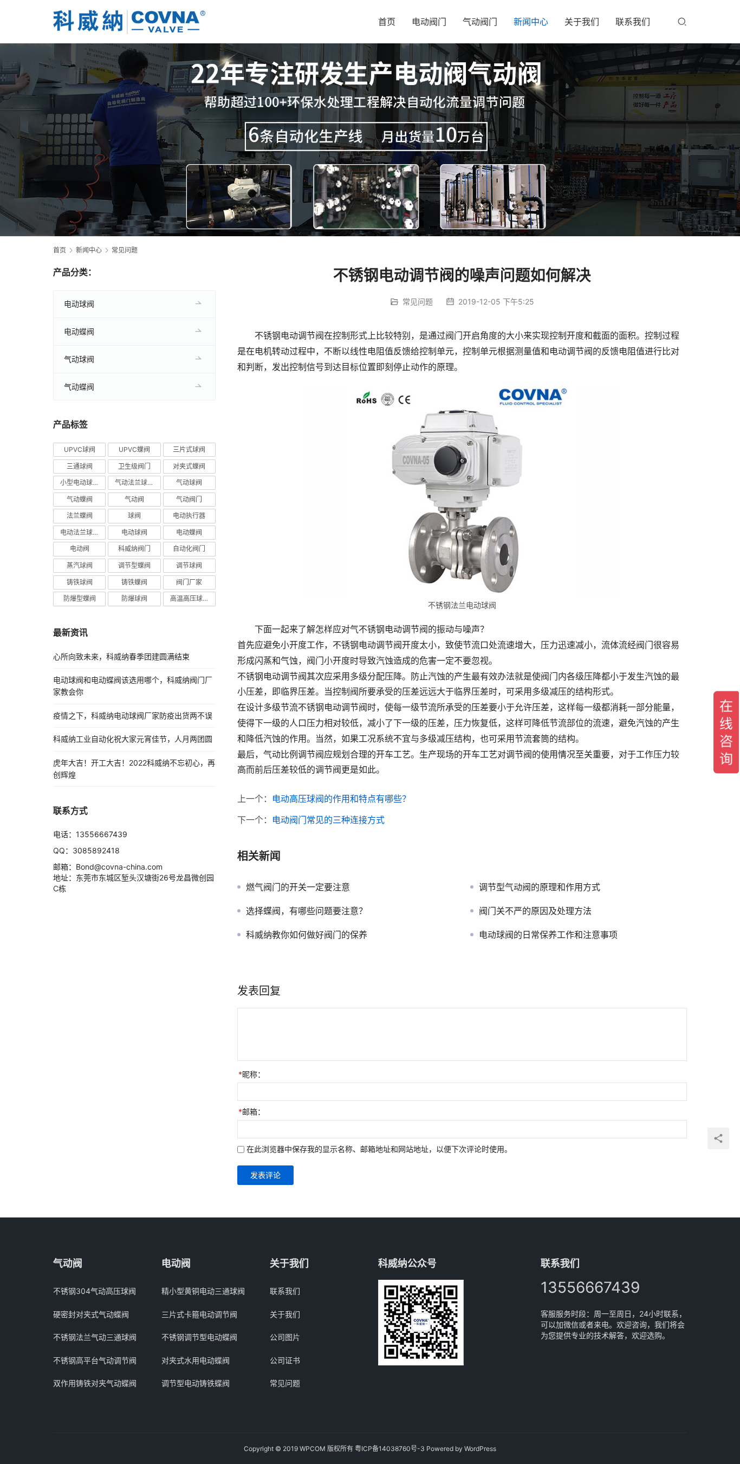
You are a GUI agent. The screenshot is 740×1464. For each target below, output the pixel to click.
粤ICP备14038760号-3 (390, 1448)
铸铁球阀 (80, 582)
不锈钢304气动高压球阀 (94, 1290)
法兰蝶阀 (80, 515)
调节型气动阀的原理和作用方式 (539, 887)
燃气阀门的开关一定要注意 (298, 887)
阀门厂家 (189, 582)
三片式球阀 (189, 449)
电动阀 (79, 549)
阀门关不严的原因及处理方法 (535, 911)
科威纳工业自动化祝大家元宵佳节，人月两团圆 (132, 738)
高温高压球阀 (189, 598)
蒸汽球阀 (80, 565)
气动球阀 (79, 359)
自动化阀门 (189, 549)
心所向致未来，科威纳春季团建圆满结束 (121, 656)
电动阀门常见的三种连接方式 (328, 819)
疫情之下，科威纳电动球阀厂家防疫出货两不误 (132, 715)
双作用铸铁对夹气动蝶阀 (95, 1383)
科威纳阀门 (134, 549)
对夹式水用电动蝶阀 (195, 1360)
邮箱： (251, 1111)
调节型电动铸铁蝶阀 (195, 1383)
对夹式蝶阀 (189, 466)
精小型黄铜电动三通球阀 (203, 1290)
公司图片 (285, 1337)
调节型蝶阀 (134, 565)
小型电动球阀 (79, 482)
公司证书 (285, 1360)
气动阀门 (480, 21)
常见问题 (418, 301)
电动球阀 (79, 303)
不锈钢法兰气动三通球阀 (95, 1337)
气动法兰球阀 (134, 482)
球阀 (134, 515)
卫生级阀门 (134, 466)
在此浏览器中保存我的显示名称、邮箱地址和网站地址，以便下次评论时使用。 (379, 1149)
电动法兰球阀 (79, 532)
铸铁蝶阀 (134, 582)
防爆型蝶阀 (79, 598)
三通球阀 (80, 466)
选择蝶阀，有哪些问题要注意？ (306, 911)
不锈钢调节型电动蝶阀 (199, 1337)
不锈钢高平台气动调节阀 (95, 1360)
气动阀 (134, 499)
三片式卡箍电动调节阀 (199, 1314)
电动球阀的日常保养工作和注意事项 (548, 935)
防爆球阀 (134, 598)
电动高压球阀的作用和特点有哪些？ (341, 798)
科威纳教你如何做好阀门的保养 (306, 935)
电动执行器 (189, 515)
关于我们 (581, 21)
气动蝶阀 (79, 386)
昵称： (251, 1074)
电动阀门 (429, 21)
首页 (386, 21)
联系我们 (632, 21)
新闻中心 (531, 21)
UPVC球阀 (79, 449)
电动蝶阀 (79, 331)
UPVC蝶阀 (134, 449)
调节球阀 (189, 565)
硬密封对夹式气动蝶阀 (91, 1314)
